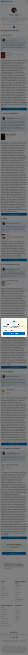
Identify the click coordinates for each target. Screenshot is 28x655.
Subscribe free (13, 333)
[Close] (25, 320)
